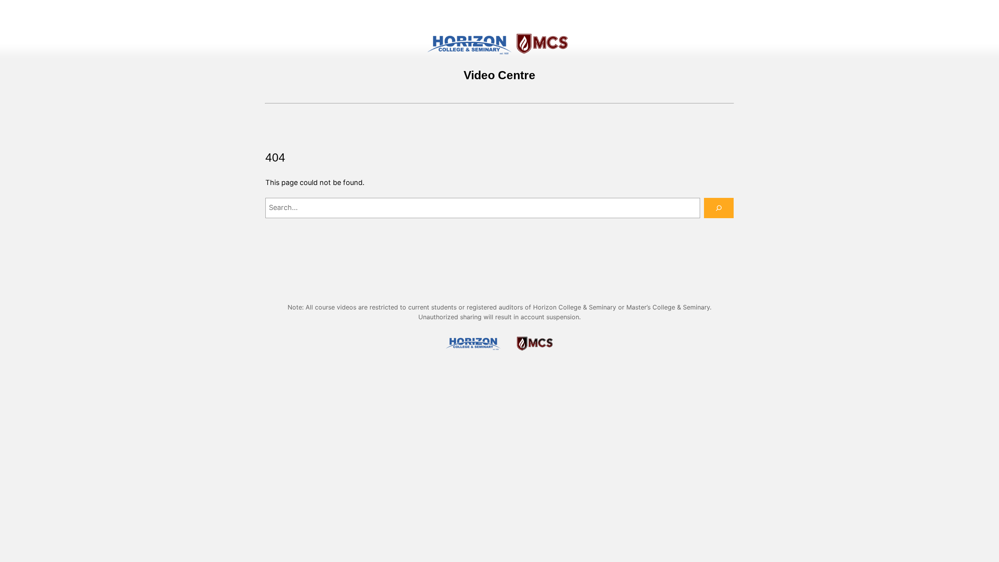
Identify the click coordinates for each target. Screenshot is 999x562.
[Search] (719, 208)
